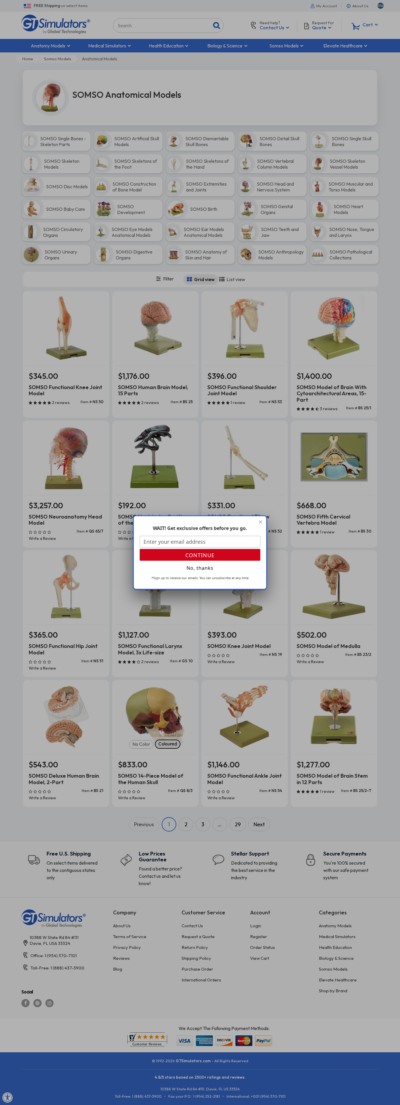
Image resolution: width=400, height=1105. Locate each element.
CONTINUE (200, 555)
